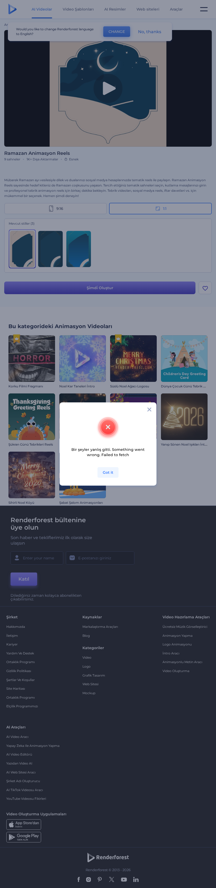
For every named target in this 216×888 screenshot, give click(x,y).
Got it (108, 472)
